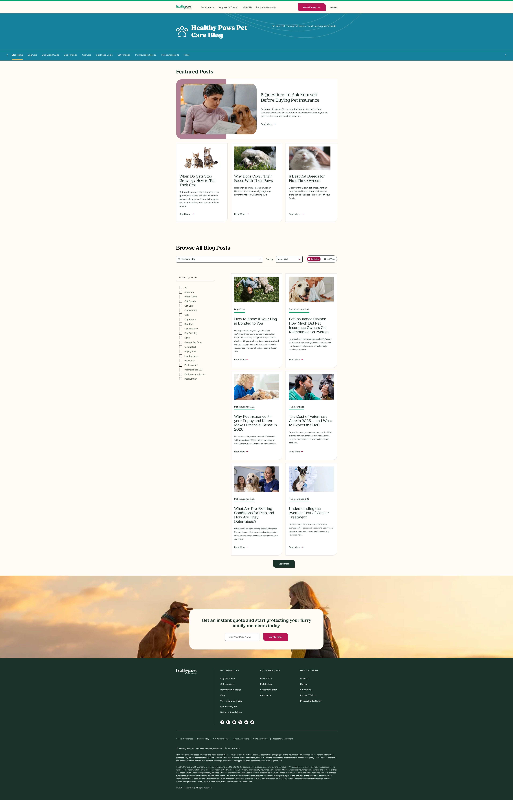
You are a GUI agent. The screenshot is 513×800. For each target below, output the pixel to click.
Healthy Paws (191, 356)
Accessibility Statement (283, 739)
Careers (304, 684)
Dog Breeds (190, 319)
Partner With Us (308, 695)
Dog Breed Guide (50, 54)
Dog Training (190, 333)
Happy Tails (190, 351)
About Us (247, 7)
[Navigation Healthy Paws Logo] (184, 7)
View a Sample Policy (231, 701)
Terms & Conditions (240, 739)
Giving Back (190, 346)
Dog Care (32, 54)
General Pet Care (193, 342)
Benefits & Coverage (230, 689)
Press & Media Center (311, 701)
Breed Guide (190, 296)
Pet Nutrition (190, 378)
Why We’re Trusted (228, 7)
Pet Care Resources (266, 7)
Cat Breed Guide (104, 54)
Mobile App (266, 684)
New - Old (282, 259)
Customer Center (268, 689)
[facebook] (222, 722)
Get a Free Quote (228, 706)
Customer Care (270, 670)
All (185, 287)
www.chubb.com (217, 775)
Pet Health (189, 360)
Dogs (187, 337)
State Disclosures (260, 739)
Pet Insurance (207, 7)
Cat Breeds (190, 301)
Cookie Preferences (184, 739)
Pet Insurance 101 (170, 54)
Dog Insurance (227, 678)
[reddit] (246, 722)
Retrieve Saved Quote (231, 712)
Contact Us (265, 695)
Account (333, 7)
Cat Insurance (227, 684)
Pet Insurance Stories (145, 54)
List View (331, 259)
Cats (186, 315)
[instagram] (240, 722)
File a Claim (266, 678)
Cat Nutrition (123, 54)
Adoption (189, 292)
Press (187, 54)
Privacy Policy (203, 739)
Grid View (315, 259)
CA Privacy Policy (220, 739)
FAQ (222, 695)
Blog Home (17, 54)
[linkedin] (228, 722)
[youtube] (234, 722)
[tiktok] (252, 722)
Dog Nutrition (70, 54)
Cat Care (86, 54)
